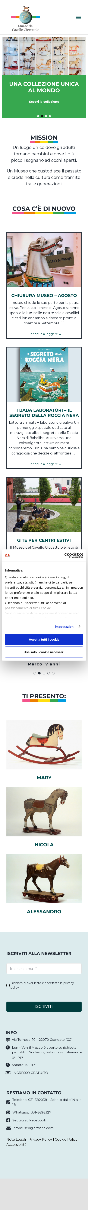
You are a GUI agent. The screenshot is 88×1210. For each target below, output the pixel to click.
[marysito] (44, 721)
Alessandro (44, 912)
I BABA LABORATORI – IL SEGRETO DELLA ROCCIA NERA (44, 413)
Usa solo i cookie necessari (44, 652)
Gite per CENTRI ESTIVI (44, 540)
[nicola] (44, 789)
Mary (44, 778)
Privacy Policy (40, 1139)
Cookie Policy (66, 1139)
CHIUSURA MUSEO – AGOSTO (44, 295)
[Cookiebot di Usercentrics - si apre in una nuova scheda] (64, 555)
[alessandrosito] (44, 856)
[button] (38, 116)
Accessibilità (16, 1145)
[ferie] (44, 234)
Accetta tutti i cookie (44, 639)
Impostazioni (64, 626)
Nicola (44, 845)
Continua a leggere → (45, 334)
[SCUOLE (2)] (44, 479)
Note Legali (16, 1139)
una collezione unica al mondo (44, 87)
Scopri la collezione (44, 102)
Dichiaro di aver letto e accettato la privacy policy (42, 985)
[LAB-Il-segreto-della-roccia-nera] (44, 349)
